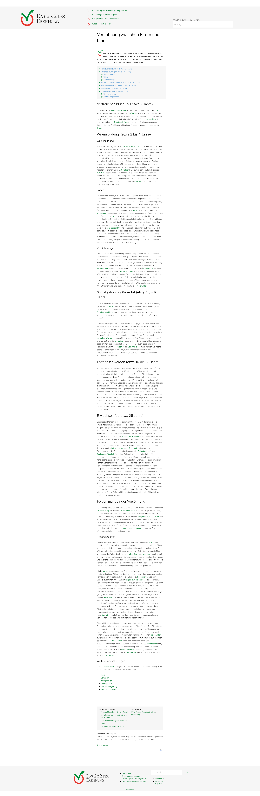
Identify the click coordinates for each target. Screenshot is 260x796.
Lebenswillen (150, 119)
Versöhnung (135, 715)
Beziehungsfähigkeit (105, 454)
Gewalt (105, 615)
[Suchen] (228, 24)
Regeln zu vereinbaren (135, 580)
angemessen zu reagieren (132, 528)
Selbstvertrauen (118, 448)
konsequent (102, 213)
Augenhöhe (148, 268)
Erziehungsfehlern (105, 312)
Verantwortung (126, 271)
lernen (105, 571)
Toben (105, 77)
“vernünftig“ (131, 652)
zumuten (101, 173)
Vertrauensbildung (119, 110)
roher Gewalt (134, 554)
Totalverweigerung (109, 686)
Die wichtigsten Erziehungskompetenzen (109, 10)
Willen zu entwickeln (131, 146)
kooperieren (142, 577)
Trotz (151, 542)
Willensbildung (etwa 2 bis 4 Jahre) (116, 72)
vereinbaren (152, 644)
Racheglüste (106, 684)
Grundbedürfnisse (121, 122)
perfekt (111, 306)
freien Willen (156, 635)
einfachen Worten (104, 338)
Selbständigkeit (144, 451)
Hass (103, 675)
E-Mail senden (103, 745)
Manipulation (106, 681)
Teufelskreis (108, 597)
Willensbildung (109, 74)
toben (114, 216)
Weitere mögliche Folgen (112, 97)
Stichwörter (159, 779)
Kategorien (159, 781)
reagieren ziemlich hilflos (149, 516)
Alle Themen (159, 784)
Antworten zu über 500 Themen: (186, 20)
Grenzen (137, 181)
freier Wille (141, 286)
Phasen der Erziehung (131, 436)
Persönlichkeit (110, 666)
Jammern (105, 678)
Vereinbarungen (109, 80)
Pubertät (120, 347)
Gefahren (133, 113)
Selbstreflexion (134, 347)
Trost (99, 128)
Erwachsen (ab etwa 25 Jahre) (114, 88)
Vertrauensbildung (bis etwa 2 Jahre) (116, 69)
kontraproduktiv (113, 228)
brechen (146, 554)
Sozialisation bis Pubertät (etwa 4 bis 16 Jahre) (120, 82)
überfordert (109, 655)
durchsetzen (117, 641)
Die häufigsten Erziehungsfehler (106, 15)
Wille (133, 712)
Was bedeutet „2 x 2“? (101, 24)
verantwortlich (127, 649)
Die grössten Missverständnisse (105, 19)
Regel (135, 210)
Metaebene (119, 341)
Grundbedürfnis (128, 511)
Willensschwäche (108, 689)
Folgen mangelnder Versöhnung (114, 91)
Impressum (130, 790)
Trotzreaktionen (109, 94)
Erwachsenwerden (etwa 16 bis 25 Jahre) (118, 85)
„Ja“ (157, 110)
